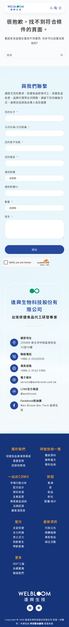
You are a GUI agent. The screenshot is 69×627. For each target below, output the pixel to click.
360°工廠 (19, 564)
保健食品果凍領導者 (18, 456)
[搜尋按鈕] (62, 55)
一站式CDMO (18, 476)
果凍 (50, 483)
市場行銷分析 (18, 483)
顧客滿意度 (18, 510)
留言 (7, 216)
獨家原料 (50, 455)
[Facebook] (30, 608)
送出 (34, 249)
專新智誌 (50, 537)
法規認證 (18, 506)
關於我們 (18, 449)
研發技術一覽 (50, 449)
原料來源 (18, 492)
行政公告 (50, 528)
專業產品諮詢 (18, 501)
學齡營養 (18, 546)
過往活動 (50, 542)
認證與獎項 (18, 465)
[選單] (60, 8)
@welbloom (29, 393)
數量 (7, 201)
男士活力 (18, 537)
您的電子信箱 (12, 142)
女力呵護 (18, 532)
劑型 (50, 476)
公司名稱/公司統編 (16, 127)
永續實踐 (18, 568)
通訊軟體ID (11, 186)
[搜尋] (51, 8)
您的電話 (10, 157)
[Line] (39, 608)
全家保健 (18, 528)
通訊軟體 (10, 172)
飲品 (50, 492)
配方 (18, 521)
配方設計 (18, 487)
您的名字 (10, 112)
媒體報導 (50, 532)
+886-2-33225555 (32, 359)
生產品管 (18, 496)
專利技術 (50, 464)
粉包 (50, 496)
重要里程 (18, 461)
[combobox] (31, 55)
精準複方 (50, 460)
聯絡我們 (18, 573)
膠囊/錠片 (50, 501)
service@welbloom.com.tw (38, 382)
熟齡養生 (18, 542)
